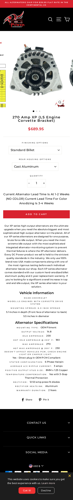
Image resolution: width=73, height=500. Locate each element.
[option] (36, 4)
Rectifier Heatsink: (29, 386)
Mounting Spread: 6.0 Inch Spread (35, 308)
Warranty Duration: (31, 390)
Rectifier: (20, 382)
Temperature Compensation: (26, 374)
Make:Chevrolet (35, 298)
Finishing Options (35, 143)
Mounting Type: (28, 328)
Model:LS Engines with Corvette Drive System (35, 302)
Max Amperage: (33, 344)
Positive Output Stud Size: (24, 370)
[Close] (70, 476)
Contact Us (36, 422)
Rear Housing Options (35, 159)
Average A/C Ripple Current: (31, 366)
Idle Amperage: (33, 336)
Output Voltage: (33, 332)
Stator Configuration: (26, 362)
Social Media (37, 452)
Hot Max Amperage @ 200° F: (33, 348)
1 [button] (34, 111)
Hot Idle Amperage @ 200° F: (33, 340)
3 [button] (40, 112)
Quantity (36, 176)
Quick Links (36, 437)
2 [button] (37, 112)
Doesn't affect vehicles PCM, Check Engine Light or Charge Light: (35, 353)
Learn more (48, 483)
